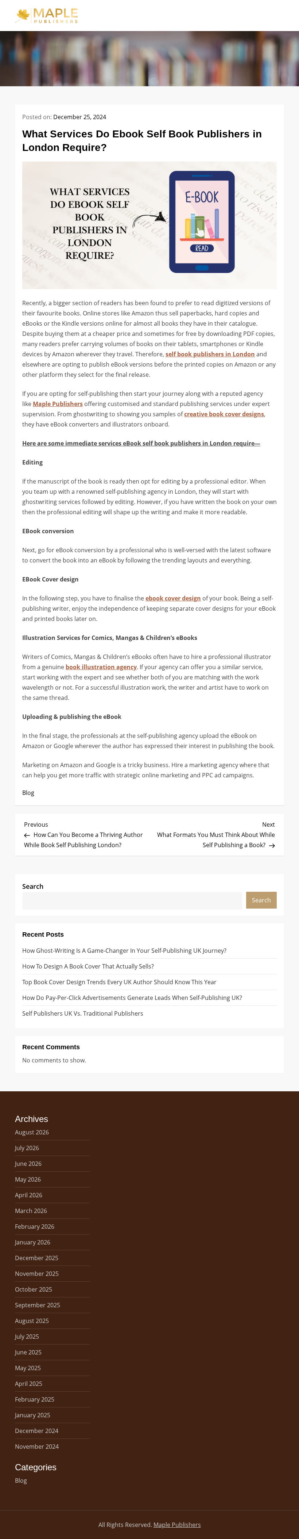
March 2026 (31, 1211)
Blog (28, 793)
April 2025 (28, 1384)
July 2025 (27, 1337)
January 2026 (32, 1242)
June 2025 (28, 1352)
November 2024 (37, 1447)
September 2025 (37, 1305)
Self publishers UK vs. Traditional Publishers (82, 1013)
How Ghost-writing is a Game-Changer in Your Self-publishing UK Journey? (124, 951)
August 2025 (32, 1321)
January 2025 (32, 1415)
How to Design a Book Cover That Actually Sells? (88, 966)
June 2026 (28, 1164)
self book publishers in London (210, 354)
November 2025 (37, 1274)
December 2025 (36, 1258)
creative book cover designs (224, 414)
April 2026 (28, 1195)
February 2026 (34, 1227)
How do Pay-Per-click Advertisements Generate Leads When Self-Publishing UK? (132, 998)
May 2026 (28, 1179)
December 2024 (36, 1431)
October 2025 (33, 1289)
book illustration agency (101, 667)
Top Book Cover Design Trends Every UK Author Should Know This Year (119, 982)
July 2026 (27, 1148)
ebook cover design (173, 598)
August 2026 (32, 1132)
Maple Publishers (58, 404)
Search (32, 886)
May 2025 (28, 1368)
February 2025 (34, 1399)
